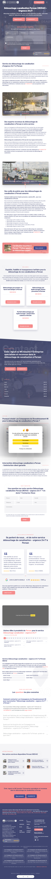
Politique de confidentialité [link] (25, 448)
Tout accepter (25, 440)
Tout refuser (25, 443)
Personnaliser (25, 446)
